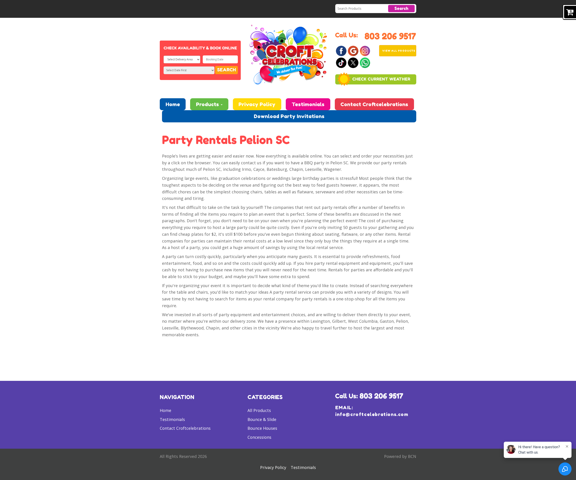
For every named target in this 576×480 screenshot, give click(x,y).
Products (208, 104)
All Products (259, 410)
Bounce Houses (262, 428)
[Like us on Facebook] (341, 50)
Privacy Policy (256, 104)
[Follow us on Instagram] (365, 50)
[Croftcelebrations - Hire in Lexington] (288, 54)
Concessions (259, 437)
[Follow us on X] (353, 62)
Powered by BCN (400, 456)
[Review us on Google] (353, 50)
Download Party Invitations (289, 116)
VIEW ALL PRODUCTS (399, 50)
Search (401, 8)
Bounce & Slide (262, 419)
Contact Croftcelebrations (374, 104)
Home (173, 104)
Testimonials (308, 104)
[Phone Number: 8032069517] (390, 35)
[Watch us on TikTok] (341, 62)
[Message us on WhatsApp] (365, 62)
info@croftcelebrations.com (371, 414)
